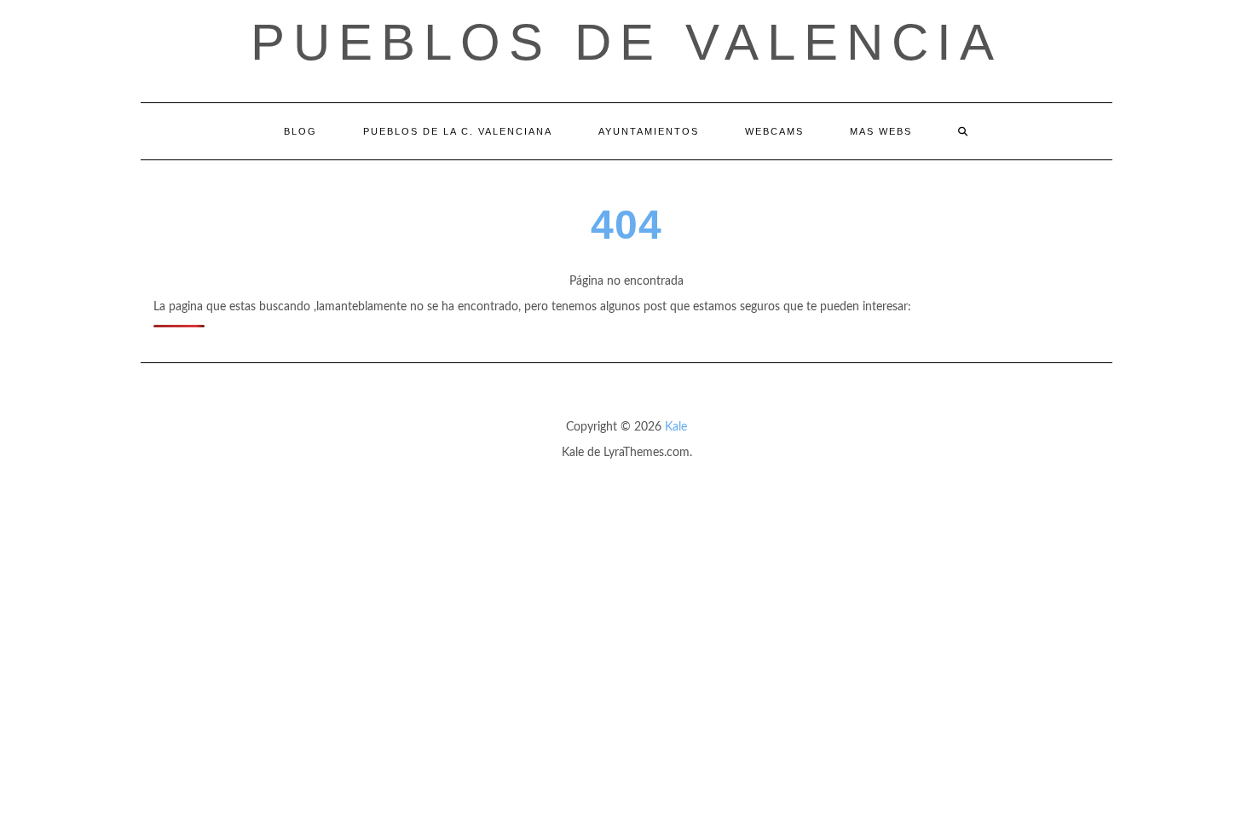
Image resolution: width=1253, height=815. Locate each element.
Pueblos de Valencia (626, 42)
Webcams (774, 131)
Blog (300, 131)
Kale (676, 427)
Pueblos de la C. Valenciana (457, 131)
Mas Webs (881, 131)
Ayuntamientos (648, 131)
